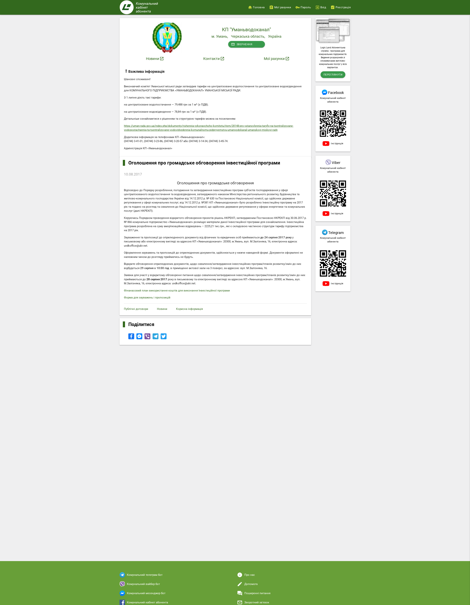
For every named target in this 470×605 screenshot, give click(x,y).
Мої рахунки (274, 58)
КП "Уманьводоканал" (246, 29)
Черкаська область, (248, 36)
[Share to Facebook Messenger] (140, 338)
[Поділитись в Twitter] (163, 338)
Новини (152, 58)
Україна (274, 36)
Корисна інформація (189, 309)
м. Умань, (220, 36)
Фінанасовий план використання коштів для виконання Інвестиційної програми (177, 290)
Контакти (211, 58)
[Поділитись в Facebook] (132, 338)
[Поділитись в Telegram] (156, 338)
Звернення (241, 44)
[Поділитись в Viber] (148, 338)
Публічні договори (136, 309)
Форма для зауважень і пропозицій (147, 297)
